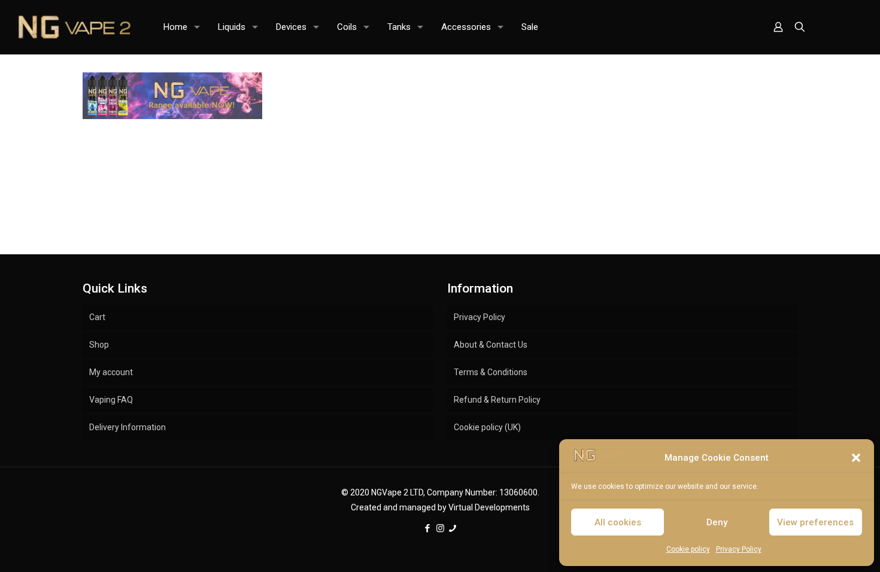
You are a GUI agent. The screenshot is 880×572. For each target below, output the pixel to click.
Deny (716, 522)
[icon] (452, 528)
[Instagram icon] (440, 528)
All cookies (617, 522)
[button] (856, 458)
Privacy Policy (738, 549)
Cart (97, 317)
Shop (99, 344)
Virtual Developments (489, 507)
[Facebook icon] (427, 528)
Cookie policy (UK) (487, 427)
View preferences (815, 522)
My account (111, 372)
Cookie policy (688, 549)
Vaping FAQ (111, 399)
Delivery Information (127, 427)
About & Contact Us (490, 344)
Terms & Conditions (490, 372)
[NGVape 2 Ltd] (72, 27)
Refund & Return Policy (497, 399)
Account (834, 27)
